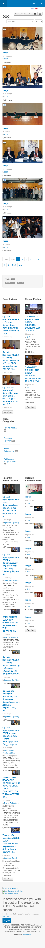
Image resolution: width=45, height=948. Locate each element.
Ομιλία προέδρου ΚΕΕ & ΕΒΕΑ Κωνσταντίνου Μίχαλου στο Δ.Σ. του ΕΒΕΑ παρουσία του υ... (11, 506)
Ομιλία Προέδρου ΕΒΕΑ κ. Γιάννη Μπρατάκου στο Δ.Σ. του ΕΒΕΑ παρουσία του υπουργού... (10, 360)
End (20, 265)
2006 (28, 537)
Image (5, 52)
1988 (28, 503)
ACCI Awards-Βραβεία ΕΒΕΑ (10, 461)
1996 (28, 520)
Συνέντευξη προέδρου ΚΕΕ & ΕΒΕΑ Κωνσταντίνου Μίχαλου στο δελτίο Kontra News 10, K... (11, 843)
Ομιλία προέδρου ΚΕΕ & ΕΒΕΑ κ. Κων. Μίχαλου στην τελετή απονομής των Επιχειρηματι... (11, 736)
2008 (28, 554)
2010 (28, 589)
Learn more (6, 916)
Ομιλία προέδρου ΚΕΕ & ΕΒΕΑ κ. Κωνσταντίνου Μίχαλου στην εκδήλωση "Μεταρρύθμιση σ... (11, 564)
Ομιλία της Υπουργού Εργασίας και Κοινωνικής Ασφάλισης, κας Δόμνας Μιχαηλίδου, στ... (11, 700)
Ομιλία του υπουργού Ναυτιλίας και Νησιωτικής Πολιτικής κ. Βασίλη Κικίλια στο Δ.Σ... (10, 396)
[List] (40, 14)
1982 (28, 606)
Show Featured (20, 14)
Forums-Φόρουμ (10, 428)
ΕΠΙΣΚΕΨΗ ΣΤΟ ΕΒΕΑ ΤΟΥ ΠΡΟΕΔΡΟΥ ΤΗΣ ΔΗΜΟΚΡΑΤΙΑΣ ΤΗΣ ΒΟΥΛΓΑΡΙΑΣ (10, 624)
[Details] (30, 14)
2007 (28, 571)
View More (8, 412)
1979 (28, 623)
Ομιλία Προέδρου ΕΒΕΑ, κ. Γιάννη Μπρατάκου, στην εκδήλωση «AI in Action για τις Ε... (11, 325)
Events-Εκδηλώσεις (11, 449)
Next (14, 265)
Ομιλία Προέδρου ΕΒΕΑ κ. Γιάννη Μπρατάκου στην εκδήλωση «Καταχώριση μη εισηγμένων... (11, 665)
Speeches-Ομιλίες (9, 439)
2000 (6, 59)
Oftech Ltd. (27, 934)
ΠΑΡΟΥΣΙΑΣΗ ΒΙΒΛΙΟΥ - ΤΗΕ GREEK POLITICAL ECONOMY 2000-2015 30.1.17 (33, 323)
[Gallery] (35, 14)
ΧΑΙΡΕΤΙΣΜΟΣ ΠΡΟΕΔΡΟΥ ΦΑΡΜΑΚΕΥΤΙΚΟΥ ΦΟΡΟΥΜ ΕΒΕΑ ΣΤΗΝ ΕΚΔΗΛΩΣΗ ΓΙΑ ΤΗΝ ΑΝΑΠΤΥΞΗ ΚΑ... (11, 787)
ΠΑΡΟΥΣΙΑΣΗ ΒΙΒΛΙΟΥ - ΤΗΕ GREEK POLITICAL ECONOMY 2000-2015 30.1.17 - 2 (33, 374)
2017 (28, 337)
